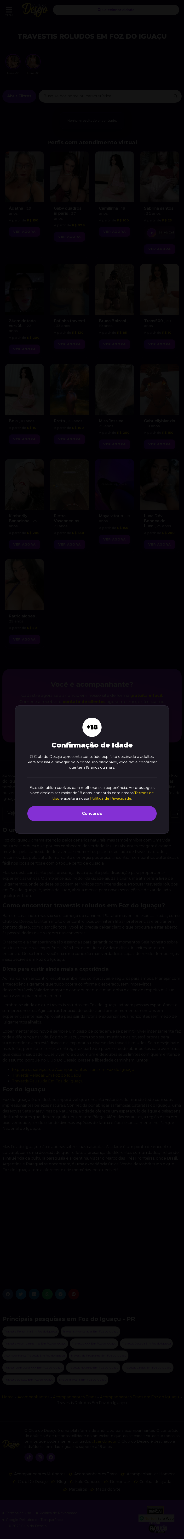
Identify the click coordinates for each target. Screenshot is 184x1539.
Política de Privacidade (110, 798)
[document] (92, 769)
